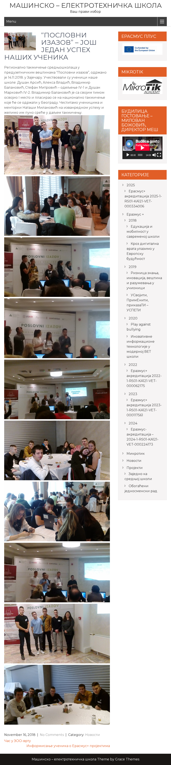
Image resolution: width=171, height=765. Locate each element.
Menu (11, 21)
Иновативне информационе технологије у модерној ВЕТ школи (141, 347)
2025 (131, 185)
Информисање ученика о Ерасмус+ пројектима (68, 746)
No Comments (52, 735)
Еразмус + (135, 214)
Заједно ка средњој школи (138, 476)
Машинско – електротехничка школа (85, 5)
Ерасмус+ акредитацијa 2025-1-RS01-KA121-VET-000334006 (143, 198)
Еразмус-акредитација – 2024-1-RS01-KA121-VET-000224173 (142, 436)
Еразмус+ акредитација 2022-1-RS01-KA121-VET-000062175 (144, 378)
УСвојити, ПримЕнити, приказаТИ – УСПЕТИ (137, 302)
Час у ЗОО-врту (17, 741)
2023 (133, 394)
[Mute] (154, 155)
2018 (133, 220)
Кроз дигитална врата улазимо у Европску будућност (143, 251)
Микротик (136, 454)
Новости (92, 735)
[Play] (128, 155)
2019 (132, 267)
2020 (133, 318)
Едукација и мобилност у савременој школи (143, 232)
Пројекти (135, 468)
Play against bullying (139, 326)
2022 (133, 365)
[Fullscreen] (159, 155)
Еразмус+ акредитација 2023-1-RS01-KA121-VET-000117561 (144, 407)
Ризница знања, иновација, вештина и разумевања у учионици (144, 280)
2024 (133, 423)
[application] (142, 148)
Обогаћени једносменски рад (140, 488)
